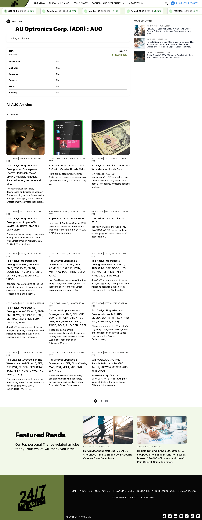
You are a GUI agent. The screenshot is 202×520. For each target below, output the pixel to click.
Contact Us (102, 491)
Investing (39, 3)
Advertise (147, 497)
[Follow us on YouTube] (181, 516)
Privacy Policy (187, 491)
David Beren (142, 447)
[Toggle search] (166, 3)
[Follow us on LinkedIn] (175, 516)
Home (73, 491)
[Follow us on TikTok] (192, 516)
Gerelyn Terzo (90, 447)
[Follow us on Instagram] (187, 516)
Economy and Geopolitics (107, 3)
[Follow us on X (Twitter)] (170, 516)
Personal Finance (59, 3)
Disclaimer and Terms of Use (156, 491)
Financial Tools (123, 491)
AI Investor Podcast (187, 3)
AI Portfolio (135, 3)
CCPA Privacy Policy (125, 497)
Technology (81, 3)
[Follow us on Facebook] (164, 516)
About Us (86, 491)
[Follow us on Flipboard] (198, 516)
